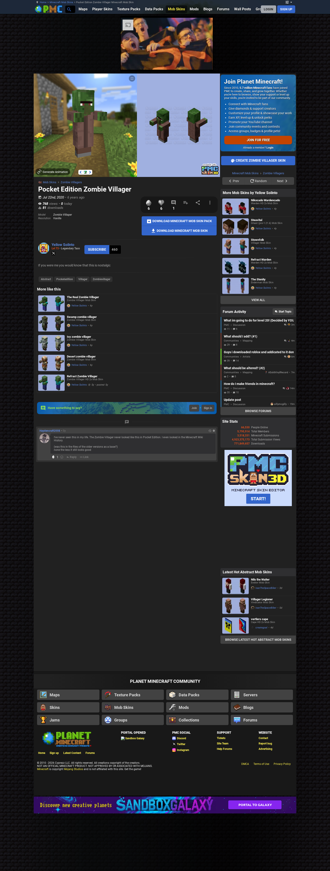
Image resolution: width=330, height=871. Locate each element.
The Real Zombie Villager (83, 297)
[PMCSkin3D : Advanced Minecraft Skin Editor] (258, 505)
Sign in (208, 408)
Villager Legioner (262, 599)
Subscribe (97, 250)
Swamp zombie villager (82, 317)
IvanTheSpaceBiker (265, 588)
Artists (246, 356)
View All (258, 300)
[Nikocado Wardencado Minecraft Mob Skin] (235, 207)
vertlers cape (259, 619)
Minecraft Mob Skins (61, 2)
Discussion (239, 325)
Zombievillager (101, 279)
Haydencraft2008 (50, 430)
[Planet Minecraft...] (69, 9)
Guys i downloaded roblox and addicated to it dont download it (259, 352)
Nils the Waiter (260, 579)
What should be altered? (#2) (244, 368)
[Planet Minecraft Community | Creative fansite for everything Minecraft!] (66, 739)
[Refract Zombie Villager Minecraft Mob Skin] (51, 383)
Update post (232, 400)
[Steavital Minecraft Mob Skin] (235, 226)
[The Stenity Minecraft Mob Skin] (235, 286)
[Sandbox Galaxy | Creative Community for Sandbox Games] (165, 805)
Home (43, 2)
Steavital (256, 220)
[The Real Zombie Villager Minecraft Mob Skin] (51, 303)
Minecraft (42, 769)
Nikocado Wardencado (265, 200)
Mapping (247, 340)
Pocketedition (64, 279)
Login (269, 147)
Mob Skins (49, 182)
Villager (82, 279)
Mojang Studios (73, 769)
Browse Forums (258, 411)
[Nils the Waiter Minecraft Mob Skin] (235, 586)
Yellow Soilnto (63, 245)
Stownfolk (257, 239)
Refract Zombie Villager (82, 376)
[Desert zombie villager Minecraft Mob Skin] (51, 363)
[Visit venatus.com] (204, 62)
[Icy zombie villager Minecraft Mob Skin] (51, 343)
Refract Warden (261, 259)
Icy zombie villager (79, 336)
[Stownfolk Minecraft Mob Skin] (235, 246)
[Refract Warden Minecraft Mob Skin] (235, 266)
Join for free (258, 140)
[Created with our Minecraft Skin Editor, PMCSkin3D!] (210, 174)
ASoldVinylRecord (278, 372)
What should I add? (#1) (240, 336)
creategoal (261, 627)
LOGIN (268, 9)
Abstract (46, 279)
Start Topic (285, 311)
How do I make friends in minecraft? (249, 384)
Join (194, 408)
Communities (231, 340)
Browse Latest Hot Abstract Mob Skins (258, 639)
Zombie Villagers (71, 182)
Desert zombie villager (81, 356)
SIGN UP (286, 9)
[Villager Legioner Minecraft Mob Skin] (235, 606)
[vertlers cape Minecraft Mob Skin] (235, 625)
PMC (226, 325)
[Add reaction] (62, 457)
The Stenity (258, 279)
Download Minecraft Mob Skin (182, 230)
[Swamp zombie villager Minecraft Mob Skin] (51, 323)
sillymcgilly (280, 404)
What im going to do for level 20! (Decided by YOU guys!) (259, 320)
